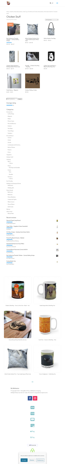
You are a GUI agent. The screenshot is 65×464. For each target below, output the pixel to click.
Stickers (10, 126)
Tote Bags (10, 128)
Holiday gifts (11, 187)
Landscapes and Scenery (14, 145)
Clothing (8, 159)
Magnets (10, 116)
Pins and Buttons (12, 123)
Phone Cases (11, 121)
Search (20, 99)
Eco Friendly (9, 181)
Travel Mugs (11, 131)
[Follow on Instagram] (35, 398)
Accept (24, 460)
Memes (8, 209)
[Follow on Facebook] (30, 398)
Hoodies (11, 174)
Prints (9, 152)
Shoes (9, 165)
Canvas (9, 137)
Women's (10, 176)
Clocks (9, 140)
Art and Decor (10, 135)
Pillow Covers (11, 202)
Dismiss (32, 460)
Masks (9, 118)
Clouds (9, 142)
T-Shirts (11, 163)
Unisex (9, 170)
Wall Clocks (10, 206)
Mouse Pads (11, 213)
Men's (9, 161)
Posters (9, 149)
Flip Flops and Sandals (14, 167)
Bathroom (10, 192)
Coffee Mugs (11, 114)
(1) (10, 105)
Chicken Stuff (9, 157)
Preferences (40, 460)
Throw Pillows (11, 204)
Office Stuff (9, 211)
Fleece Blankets (12, 197)
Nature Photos (11, 147)
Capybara (8, 154)
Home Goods (9, 190)
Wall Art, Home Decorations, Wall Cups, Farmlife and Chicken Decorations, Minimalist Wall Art (31, 11)
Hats (10, 172)
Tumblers (10, 133)
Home (7, 11)
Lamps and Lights (12, 199)
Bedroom (10, 194)
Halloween (10, 185)
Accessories (9, 112)
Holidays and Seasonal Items (13, 183)
